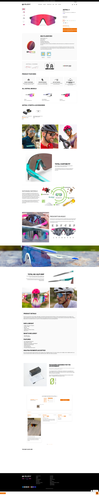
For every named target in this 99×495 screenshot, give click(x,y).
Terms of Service (38, 483)
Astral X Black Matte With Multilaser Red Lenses (63, 20)
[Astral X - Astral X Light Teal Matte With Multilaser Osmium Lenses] (24, 466)
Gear (53, 4)
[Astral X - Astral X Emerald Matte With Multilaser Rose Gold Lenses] (26, 467)
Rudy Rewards (38, 480)
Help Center (51, 478)
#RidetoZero (60, 371)
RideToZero (37, 197)
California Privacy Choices (39, 482)
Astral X (61, 99)
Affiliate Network (52, 483)
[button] (65, 25)
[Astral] (31, 95)
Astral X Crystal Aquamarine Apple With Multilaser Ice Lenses (74, 20)
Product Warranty (38, 479)
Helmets (44, 4)
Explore (59, 4)
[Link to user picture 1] (34, 427)
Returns (37, 478)
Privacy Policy (37, 481)
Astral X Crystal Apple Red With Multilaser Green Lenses (73, 20)
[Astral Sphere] (49, 95)
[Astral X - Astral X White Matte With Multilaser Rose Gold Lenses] (28, 466)
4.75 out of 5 (36, 399)
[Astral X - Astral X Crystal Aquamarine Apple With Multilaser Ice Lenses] (33, 466)
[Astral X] (67, 95)
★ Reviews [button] (3, 493)
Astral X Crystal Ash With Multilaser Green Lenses (67, 20)
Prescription (49, 4)
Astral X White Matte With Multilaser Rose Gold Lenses (69, 20)
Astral (25, 99)
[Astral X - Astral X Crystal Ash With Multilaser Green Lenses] (26, 466)
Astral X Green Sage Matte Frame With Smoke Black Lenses (65, 23)
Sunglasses (40, 4)
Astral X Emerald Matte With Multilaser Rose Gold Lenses (67, 23)
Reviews (51, 480)
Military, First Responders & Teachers (54, 482)
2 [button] (48, 444)
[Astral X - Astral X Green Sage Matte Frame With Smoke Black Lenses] (24, 467)
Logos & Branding (52, 484)
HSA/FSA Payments (52, 479)
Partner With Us (52, 481)
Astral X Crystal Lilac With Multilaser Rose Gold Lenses (71, 20)
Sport (56, 4)
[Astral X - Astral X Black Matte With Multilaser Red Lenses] (23, 466)
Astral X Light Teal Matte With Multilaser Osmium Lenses (65, 20)
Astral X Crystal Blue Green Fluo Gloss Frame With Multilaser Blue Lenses (63, 23)
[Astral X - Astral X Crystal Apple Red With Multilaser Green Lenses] (31, 466)
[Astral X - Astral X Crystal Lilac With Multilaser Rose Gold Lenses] (29, 466)
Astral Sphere (44, 99)
